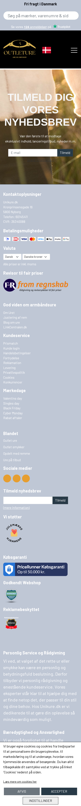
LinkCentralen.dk (15, 327)
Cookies (8, 377)
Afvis (21, 791)
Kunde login (11, 348)
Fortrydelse (11, 358)
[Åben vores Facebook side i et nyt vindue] (17, 478)
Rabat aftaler (12, 418)
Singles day (11, 403)
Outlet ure (10, 440)
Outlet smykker (13, 447)
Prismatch (10, 343)
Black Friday (12, 408)
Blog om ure (11, 322)
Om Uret (9, 313)
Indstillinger (40, 801)
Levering (9, 368)
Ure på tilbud (12, 460)
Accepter (59, 791)
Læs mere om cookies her (20, 781)
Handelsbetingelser (17, 353)
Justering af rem (15, 317)
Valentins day (12, 398)
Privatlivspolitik (14, 372)
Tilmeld (65, 153)
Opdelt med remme (16, 453)
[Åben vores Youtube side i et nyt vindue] (7, 478)
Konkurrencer (12, 382)
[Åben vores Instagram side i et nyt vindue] (26, 478)
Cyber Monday (13, 413)
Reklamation (12, 363)
